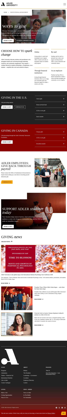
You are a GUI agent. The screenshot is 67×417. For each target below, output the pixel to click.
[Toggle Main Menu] (64, 4)
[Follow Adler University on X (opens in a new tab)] (59, 408)
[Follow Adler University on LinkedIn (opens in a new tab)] (62, 408)
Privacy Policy (51, 413)
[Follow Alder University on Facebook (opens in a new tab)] (56, 408)
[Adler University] (9, 4)
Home (5, 12)
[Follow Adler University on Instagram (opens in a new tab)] (65, 408)
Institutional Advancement (19, 12)
